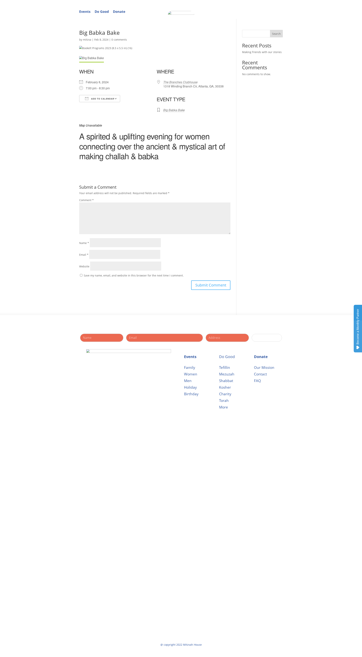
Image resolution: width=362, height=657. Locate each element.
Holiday (190, 387)
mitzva (87, 39)
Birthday (191, 394)
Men (188, 380)
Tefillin (224, 367)
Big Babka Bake (174, 110)
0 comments (119, 39)
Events (84, 11)
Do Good (102, 11)
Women (190, 374)
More (223, 407)
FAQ (257, 380)
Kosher (225, 387)
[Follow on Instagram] (280, 10)
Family (189, 367)
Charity (225, 394)
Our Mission (264, 367)
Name (84, 243)
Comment (86, 200)
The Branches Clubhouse (180, 82)
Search (276, 34)
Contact (260, 374)
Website (84, 266)
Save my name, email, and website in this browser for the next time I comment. (134, 275)
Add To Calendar (102, 98)
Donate (119, 11)
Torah (224, 400)
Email (83, 254)
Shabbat (226, 380)
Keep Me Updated (266, 337)
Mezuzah (226, 374)
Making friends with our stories (262, 52)
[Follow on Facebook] (272, 10)
